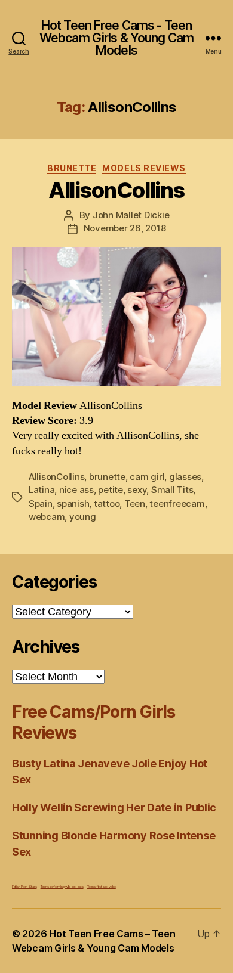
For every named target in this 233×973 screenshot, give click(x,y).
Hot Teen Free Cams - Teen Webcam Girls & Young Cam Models (116, 38)
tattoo (106, 503)
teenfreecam (176, 503)
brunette (107, 476)
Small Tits (172, 489)
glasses (185, 476)
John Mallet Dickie (131, 215)
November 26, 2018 (125, 228)
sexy (136, 489)
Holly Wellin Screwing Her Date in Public (114, 807)
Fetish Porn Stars (24, 886)
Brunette (71, 168)
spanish (73, 503)
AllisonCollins (116, 190)
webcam (47, 516)
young (82, 516)
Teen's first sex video (101, 886)
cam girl (147, 476)
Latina (41, 489)
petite (110, 489)
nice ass (76, 489)
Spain (41, 503)
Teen (134, 503)
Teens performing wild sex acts (62, 886)
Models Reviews (143, 168)
